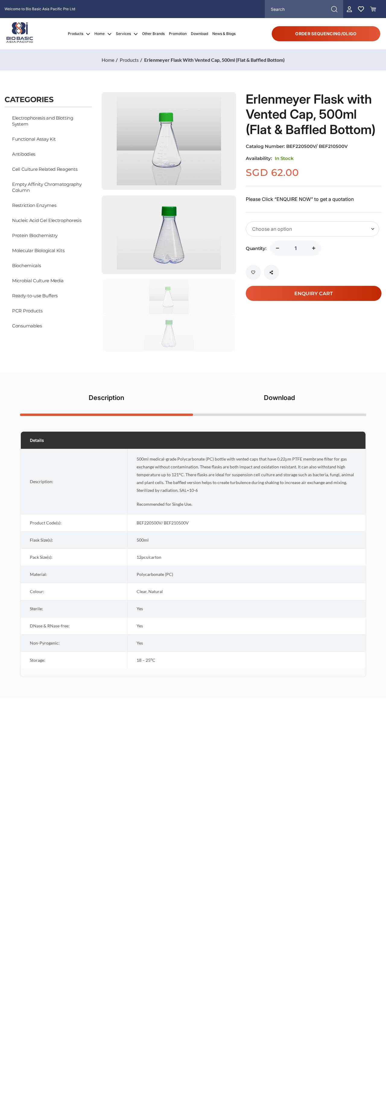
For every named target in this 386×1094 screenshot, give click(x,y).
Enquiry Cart (313, 293)
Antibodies (23, 154)
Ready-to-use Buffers (35, 295)
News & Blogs (224, 33)
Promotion (178, 33)
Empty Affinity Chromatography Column (46, 187)
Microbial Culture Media (38, 280)
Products (75, 33)
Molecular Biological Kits (38, 250)
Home (99, 33)
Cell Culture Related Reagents (44, 169)
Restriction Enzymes (34, 205)
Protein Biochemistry (35, 235)
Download (199, 33)
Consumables (27, 326)
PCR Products (27, 311)
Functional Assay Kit (34, 139)
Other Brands (153, 33)
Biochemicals (26, 265)
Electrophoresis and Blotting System (42, 121)
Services (123, 33)
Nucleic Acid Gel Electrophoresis (46, 220)
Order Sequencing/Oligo (325, 33)
